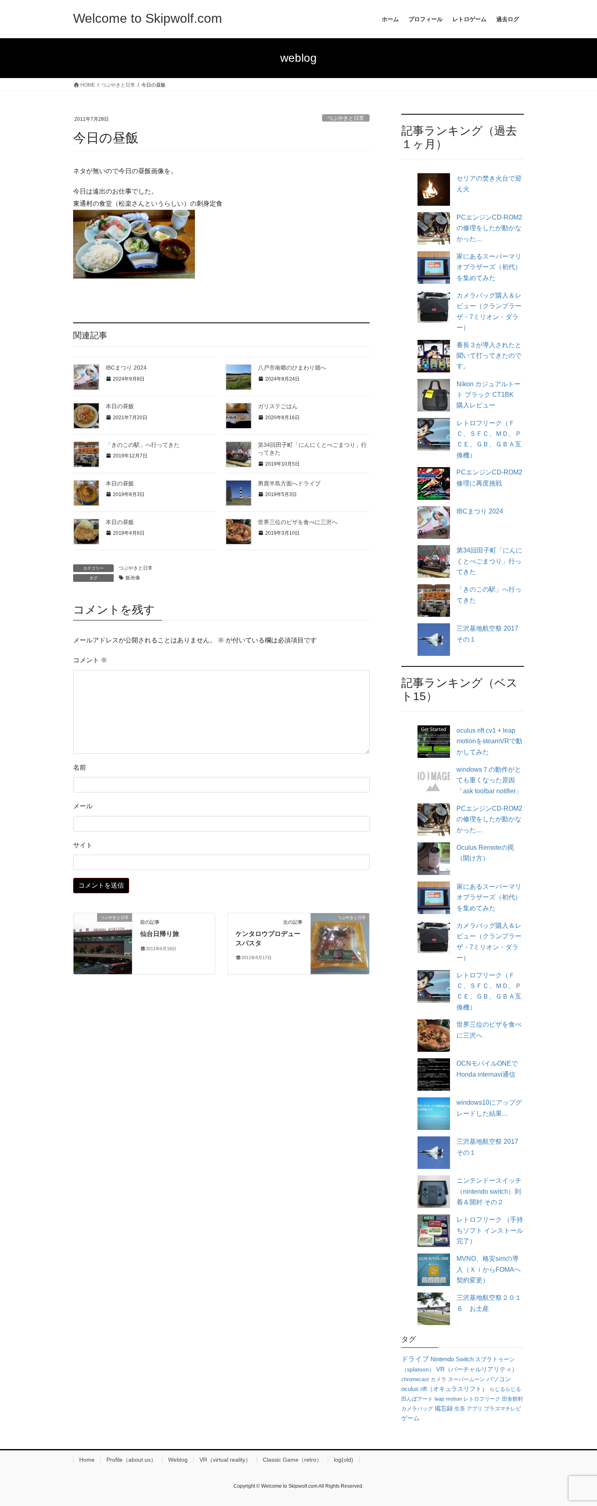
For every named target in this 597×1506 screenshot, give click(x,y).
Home (87, 1459)
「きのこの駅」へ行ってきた (143, 445)
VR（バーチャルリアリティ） (477, 1369)
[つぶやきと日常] (103, 943)
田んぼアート (417, 1399)
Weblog (178, 1459)
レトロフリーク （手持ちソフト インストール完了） (489, 1230)
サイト (83, 845)
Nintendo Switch (452, 1359)
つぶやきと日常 (345, 118)
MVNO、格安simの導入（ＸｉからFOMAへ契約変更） (488, 1269)
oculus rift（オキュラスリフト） (444, 1388)
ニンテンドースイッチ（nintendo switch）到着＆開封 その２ (488, 1191)
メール (83, 806)
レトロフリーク (481, 1399)
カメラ (438, 1379)
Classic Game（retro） (292, 1459)
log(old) (343, 1459)
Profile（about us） (131, 1459)
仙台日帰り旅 (159, 933)
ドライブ (415, 1359)
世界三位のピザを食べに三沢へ (297, 522)
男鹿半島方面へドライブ (289, 483)
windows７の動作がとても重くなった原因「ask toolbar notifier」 (489, 780)
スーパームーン (466, 1379)
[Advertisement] (221, 296)
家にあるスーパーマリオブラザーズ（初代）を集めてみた (488, 267)
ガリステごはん (278, 406)
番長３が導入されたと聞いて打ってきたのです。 (488, 356)
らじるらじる (505, 1389)
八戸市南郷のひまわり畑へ (292, 367)
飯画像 (132, 578)
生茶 (459, 1409)
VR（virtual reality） (225, 1459)
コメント (90, 660)
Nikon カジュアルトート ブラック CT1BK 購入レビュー (488, 395)
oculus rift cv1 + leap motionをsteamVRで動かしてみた (489, 741)
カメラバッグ (417, 1409)
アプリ (474, 1409)
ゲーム (410, 1418)
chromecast (415, 1379)
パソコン (499, 1378)
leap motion (448, 1399)
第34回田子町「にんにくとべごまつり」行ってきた (489, 561)
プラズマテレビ (502, 1409)
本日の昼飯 (120, 406)
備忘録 (444, 1408)
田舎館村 (512, 1399)
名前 (79, 767)
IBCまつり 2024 (126, 367)
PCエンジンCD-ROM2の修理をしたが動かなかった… (489, 228)
